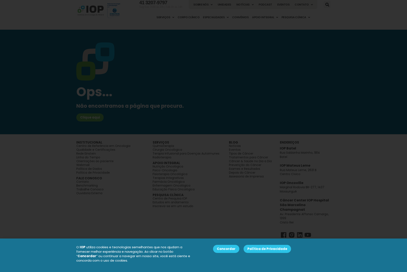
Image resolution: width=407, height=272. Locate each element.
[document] (203, 136)
